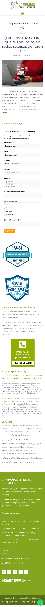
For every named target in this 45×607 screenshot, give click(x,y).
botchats (17, 428)
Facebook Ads (26, 435)
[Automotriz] (22, 185)
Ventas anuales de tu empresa (15, 191)
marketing (20, 444)
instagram (23, 439)
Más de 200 (10, 214)
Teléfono (7, 160)
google (4, 440)
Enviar (9, 231)
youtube (32, 462)
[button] (40, 602)
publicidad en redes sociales (27, 453)
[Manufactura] (22, 186)
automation (6, 425)
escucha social (9, 432)
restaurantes (34, 458)
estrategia (18, 432)
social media (6, 462)
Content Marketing (35, 429)
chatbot (25, 429)
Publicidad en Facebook (9, 453)
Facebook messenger (36, 435)
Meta (22, 447)
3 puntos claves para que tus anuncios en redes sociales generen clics (22, 44)
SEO (40, 458)
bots (21, 428)
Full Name (8, 142)
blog (22, 33)
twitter (24, 462)
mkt (35, 447)
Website (7, 169)
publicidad (32, 450)
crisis (3, 431)
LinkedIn (12, 443)
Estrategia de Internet (27, 431)
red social (25, 458)
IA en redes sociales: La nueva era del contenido (20, 529)
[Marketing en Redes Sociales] (22, 5)
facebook (17, 435)
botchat (12, 428)
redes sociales (12, 457)
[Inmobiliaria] (22, 181)
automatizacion (16, 426)
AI (2, 425)
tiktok (13, 462)
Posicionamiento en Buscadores (19, 450)
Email (6, 151)
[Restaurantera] (22, 183)
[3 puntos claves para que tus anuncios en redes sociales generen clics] (22, 73)
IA (16, 439)
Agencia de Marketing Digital (20, 602)
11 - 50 (8, 208)
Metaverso (29, 447)
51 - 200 (9, 211)
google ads (11, 440)
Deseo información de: (12, 220)
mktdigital (6, 450)
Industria (7, 178)
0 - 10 (8, 204)
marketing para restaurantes (11, 447)
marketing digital (32, 443)
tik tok (18, 462)
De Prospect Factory (15, 371)
